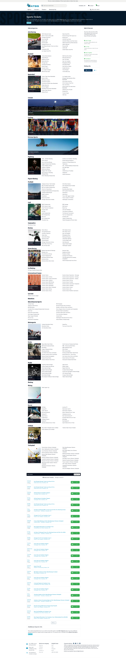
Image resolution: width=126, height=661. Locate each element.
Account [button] (91, 5)
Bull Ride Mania (31, 307)
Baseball (30, 54)
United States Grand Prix (67, 49)
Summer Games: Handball (67, 285)
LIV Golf (43, 211)
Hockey (30, 228)
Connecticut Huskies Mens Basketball (50, 83)
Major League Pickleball (33, 316)
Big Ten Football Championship (48, 187)
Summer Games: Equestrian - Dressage (70, 275)
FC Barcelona (44, 417)
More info (41, 652)
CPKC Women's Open (46, 206)
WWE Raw (64, 172)
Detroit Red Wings (46, 237)
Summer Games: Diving (46, 290)
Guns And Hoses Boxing (47, 162)
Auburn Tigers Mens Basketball (48, 76)
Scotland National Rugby (67, 369)
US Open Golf (65, 216)
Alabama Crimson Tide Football (48, 184)
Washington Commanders (67, 199)
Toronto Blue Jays (66, 71)
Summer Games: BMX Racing (48, 282)
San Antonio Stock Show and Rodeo (70, 356)
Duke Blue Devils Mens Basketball (49, 88)
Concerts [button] (36, 9)
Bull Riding (44, 347)
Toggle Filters (77, 474)
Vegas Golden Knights (67, 243)
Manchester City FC (66, 409)
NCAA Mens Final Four (67, 81)
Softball (30, 426)
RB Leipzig (64, 419)
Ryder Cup (64, 208)
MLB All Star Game (46, 71)
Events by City (52, 9)
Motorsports (32, 322)
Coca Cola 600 (45, 39)
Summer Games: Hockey (67, 287)
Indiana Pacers (45, 92)
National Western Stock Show (48, 359)
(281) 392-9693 (95, 9)
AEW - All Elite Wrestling (47, 158)
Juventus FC (64, 407)
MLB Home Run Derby (67, 56)
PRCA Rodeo (65, 349)
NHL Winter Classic (66, 231)
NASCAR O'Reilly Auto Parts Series (69, 41)
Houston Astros (45, 68)
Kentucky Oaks (65, 250)
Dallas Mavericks (45, 85)
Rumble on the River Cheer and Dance (64, 307)
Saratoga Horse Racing (67, 255)
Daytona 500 (44, 41)
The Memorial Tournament (68, 213)
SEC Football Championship (68, 190)
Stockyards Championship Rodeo (69, 359)
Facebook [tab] (89, 70)
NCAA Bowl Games (66, 184)
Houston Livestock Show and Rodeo (49, 354)
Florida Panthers (45, 240)
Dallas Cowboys (45, 194)
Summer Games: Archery (47, 277)
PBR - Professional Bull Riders (68, 345)
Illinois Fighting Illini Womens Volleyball (50, 449)
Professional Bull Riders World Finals (70, 352)
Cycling (30, 117)
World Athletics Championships (62, 319)
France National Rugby (46, 371)
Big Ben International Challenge (48, 250)
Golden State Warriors (46, 90)
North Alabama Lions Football (48, 429)
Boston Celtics (45, 78)
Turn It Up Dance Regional (61, 314)
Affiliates (41, 647)
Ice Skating (31, 268)
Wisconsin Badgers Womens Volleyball (70, 468)
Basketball (31, 74)
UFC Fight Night (65, 167)
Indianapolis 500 (45, 49)
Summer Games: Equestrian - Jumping (70, 278)
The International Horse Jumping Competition (69, 258)
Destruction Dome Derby (33, 312)
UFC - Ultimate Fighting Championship (70, 165)
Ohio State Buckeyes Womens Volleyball (68, 448)
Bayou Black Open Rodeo (47, 344)
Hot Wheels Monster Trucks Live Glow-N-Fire (50, 46)
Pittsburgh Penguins (66, 237)
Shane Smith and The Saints (68, 358)
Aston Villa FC (45, 410)
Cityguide (53, 648)
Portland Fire (65, 91)
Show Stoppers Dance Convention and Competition (67, 309)
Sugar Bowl (64, 192)
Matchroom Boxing (46, 169)
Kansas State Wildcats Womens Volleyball (48, 455)
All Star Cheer (31, 304)
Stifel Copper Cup (45, 387)
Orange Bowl (65, 187)
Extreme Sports (33, 137)
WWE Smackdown (66, 174)
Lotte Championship (46, 213)
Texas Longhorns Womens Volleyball (70, 462)
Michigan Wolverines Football (48, 199)
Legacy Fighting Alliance (47, 165)
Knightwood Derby (66, 252)
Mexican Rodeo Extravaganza (48, 356)
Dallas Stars (44, 235)
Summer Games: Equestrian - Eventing (70, 277)
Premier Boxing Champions (68, 160)
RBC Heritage (65, 204)
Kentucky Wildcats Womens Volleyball (50, 457)
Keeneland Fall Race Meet (47, 257)
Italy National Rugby (46, 375)
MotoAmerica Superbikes (33, 319)
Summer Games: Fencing (67, 280)
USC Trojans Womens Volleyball (69, 463)
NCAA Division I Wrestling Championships (47, 173)
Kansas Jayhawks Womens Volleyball (50, 452)
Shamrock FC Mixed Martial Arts (69, 162)
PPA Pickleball (59, 304)
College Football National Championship (50, 190)
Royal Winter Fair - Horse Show (69, 354)
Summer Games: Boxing (47, 289)
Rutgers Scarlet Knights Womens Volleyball (69, 456)
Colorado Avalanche (46, 233)
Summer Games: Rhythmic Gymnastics (70, 290)
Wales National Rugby (67, 376)
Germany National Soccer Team (48, 422)
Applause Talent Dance (33, 305)
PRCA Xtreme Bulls (66, 351)
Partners (41, 648)
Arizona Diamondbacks (46, 56)
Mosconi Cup (30, 317)
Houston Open (45, 209)
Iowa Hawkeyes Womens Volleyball (49, 451)
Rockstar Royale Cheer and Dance (63, 305)
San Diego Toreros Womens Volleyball (70, 458)
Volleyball (31, 445)
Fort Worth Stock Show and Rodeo (49, 352)
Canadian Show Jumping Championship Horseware (38, 309)
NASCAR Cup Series (66, 39)
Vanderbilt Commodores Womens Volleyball (69, 466)
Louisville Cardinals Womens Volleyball (50, 459)
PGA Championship (46, 214)
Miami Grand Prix (65, 34)
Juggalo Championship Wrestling (48, 164)
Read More (29, 22)
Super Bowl (64, 194)
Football (30, 182)
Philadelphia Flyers (66, 235)
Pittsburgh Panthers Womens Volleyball (70, 453)
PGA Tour (44, 216)
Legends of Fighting (46, 167)
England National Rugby (47, 369)
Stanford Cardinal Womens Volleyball (70, 460)
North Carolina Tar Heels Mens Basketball (68, 87)
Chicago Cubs (45, 62)
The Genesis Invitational (67, 211)
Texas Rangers (65, 69)
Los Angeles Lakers (66, 76)
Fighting (31, 157)
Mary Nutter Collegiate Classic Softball (50, 427)
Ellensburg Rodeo (45, 351)
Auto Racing (32, 32)
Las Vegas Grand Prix (46, 51)
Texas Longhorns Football (67, 197)
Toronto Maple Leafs (66, 240)
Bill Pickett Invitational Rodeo (48, 345)
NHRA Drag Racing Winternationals (69, 42)
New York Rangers (66, 233)
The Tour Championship (67, 214)
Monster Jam (65, 37)
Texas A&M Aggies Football (68, 196)
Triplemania (64, 164)
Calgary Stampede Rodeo (47, 349)
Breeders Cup (45, 252)
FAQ (52, 645)
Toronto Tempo (65, 93)
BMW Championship (46, 204)
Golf (29, 202)
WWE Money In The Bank (67, 170)
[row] (54, 482)
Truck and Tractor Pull (67, 326)
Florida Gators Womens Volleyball (49, 447)
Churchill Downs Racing (47, 254)
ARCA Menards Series (46, 34)
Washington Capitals (66, 245)
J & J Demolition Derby (46, 328)
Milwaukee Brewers (66, 57)
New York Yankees (66, 61)
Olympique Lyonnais (66, 414)
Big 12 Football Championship (48, 185)
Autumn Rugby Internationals (48, 366)
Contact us (41, 650)
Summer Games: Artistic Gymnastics (49, 278)
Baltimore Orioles (45, 59)
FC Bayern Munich (45, 419)
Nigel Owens (65, 364)
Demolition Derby (45, 326)
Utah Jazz (64, 94)
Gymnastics (32, 223)
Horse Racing (32, 248)
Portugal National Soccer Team (69, 417)
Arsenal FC (44, 409)
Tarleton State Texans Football (69, 427)
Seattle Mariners (65, 68)
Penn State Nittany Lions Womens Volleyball (69, 451)
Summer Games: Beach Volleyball (49, 287)
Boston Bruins (45, 230)
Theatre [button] (44, 9)
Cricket (30, 98)
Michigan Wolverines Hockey (48, 242)
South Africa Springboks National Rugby (70, 371)
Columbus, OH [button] (82, 5)
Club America (44, 415)
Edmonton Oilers (45, 238)
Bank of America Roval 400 (47, 35)
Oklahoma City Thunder (67, 89)
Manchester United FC (67, 410)
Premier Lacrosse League (33, 295)
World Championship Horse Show (69, 260)
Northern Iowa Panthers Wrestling (69, 158)
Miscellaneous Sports (35, 302)
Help (52, 647)
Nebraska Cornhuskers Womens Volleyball (48, 466)
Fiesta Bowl (44, 196)
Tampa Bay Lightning (66, 238)
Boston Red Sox (45, 61)
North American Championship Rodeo (70, 344)
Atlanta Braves (45, 57)
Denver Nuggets (45, 86)
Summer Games (45, 275)
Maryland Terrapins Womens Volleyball (50, 461)
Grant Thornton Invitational (47, 208)
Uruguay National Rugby (67, 375)
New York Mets (65, 59)
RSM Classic (65, 206)
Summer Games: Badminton (47, 283)
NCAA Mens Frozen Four (47, 243)
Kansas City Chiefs (46, 197)
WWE (63, 169)
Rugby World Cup (66, 368)
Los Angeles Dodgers (46, 69)
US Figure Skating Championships (35, 270)
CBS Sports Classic (46, 80)
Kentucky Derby (45, 259)
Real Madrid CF (65, 421)
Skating (30, 382)
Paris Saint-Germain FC (67, 415)
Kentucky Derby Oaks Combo (48, 261)
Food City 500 (45, 42)
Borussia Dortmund (46, 412)
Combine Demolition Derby (47, 324)
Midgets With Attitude (46, 170)
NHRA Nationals (65, 44)
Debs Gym (30, 310)
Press (53, 650)
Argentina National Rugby (47, 364)
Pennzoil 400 (65, 46)
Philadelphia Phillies (66, 62)
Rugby (30, 362)
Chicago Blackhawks (46, 231)
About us (41, 645)
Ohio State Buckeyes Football (68, 185)
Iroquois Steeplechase (46, 255)
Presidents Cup (45, 220)
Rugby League (65, 366)
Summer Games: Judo (66, 289)
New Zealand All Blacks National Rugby (50, 376)
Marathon (31, 298)
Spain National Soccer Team (68, 422)
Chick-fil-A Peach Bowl (47, 189)
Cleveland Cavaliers (46, 81)
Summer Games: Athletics (47, 280)
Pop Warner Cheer (32, 225)
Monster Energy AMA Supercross (69, 35)
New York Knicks (65, 84)
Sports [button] (29, 9)
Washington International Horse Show (64, 317)
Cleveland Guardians (46, 64)
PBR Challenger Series (67, 347)
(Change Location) (59, 477)
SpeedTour (64, 324)
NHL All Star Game (46, 245)
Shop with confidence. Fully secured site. (32, 649)
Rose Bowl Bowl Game (67, 189)
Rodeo (30, 342)
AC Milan (44, 407)
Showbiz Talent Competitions (62, 310)
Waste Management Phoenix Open (69, 220)
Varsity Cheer (59, 316)
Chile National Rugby (46, 368)
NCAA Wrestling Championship (48, 175)
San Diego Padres (66, 64)
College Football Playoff (47, 192)
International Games (34, 273)
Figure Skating (33, 179)
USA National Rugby (66, 373)
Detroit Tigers (45, 66)
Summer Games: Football (67, 282)
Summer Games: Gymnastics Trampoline (70, 283)
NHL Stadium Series (66, 230)
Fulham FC (44, 421)
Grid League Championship (33, 314)
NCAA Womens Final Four (67, 83)
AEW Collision (45, 160)
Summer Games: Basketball (47, 285)
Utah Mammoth (65, 242)
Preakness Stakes (66, 254)
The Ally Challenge (66, 209)
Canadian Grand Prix (46, 37)
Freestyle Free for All (46, 44)
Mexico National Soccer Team (68, 412)
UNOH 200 (64, 48)
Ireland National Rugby (46, 373)
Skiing (30, 385)
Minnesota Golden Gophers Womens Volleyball (49, 463)
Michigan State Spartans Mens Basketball (68, 79)
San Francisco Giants (66, 66)
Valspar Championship (67, 218)
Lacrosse (30, 294)
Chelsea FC (44, 414)
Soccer (30, 405)
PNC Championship (46, 218)
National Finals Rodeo (46, 358)
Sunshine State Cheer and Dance (63, 312)
